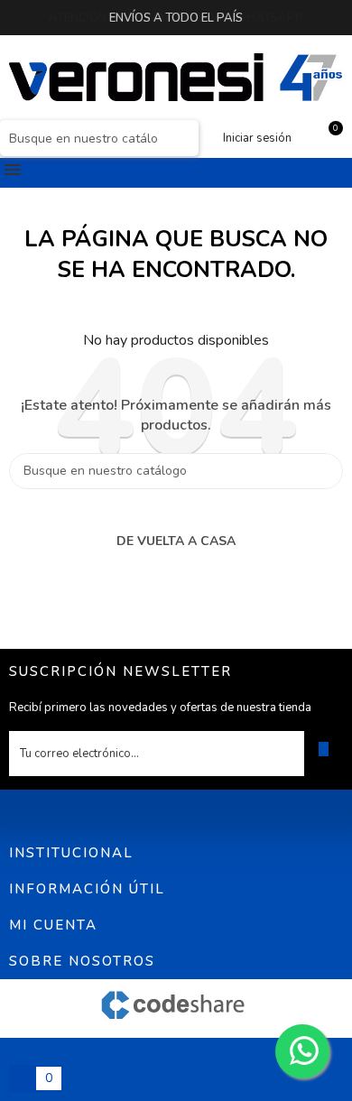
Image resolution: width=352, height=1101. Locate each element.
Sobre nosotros (82, 961)
